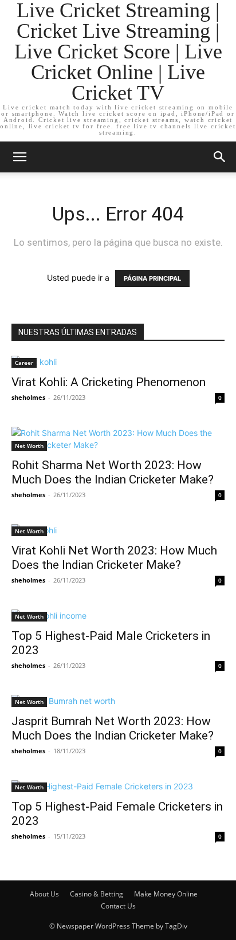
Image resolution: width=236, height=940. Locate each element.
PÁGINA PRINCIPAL (152, 278)
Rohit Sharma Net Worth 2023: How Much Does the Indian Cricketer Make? (112, 472)
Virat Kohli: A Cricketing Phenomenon (108, 382)
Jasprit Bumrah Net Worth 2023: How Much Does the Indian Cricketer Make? (112, 728)
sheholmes (28, 397)
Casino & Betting (96, 894)
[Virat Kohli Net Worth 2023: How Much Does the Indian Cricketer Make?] (118, 530)
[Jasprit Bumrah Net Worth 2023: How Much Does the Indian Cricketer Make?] (118, 701)
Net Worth (29, 446)
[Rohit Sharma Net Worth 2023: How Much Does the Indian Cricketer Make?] (118, 439)
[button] (19, 156)
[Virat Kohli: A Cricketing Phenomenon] (118, 362)
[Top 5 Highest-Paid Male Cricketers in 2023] (118, 615)
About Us (44, 894)
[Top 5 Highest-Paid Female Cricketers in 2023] (118, 786)
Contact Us (118, 906)
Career (24, 363)
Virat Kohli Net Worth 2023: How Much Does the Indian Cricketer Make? (114, 558)
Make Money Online (166, 894)
